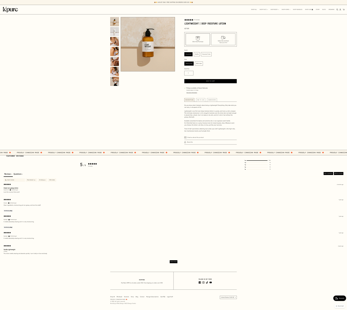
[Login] (340, 10)
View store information (191, 92)
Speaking (332, 9)
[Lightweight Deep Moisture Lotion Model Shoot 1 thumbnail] (114, 51)
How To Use (200, 100)
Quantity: (186, 69)
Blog (324, 9)
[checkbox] (52, 180)
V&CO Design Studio (130, 303)
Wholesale (119, 297)
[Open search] (337, 9)
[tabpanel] (173, 221)
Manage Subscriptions (152, 297)
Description (189, 100)
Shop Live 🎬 (309, 9)
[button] (258, 160)
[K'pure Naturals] (10, 9)
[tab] (18, 174)
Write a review (339, 173)
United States (227, 297)
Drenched (189, 123)
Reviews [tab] (8, 174)
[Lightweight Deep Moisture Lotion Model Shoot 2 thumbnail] (114, 71)
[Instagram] (203, 282)
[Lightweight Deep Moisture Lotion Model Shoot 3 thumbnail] (114, 61)
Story (318, 9)
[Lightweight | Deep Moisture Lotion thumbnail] (114, 31)
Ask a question (328, 173)
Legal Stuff (170, 297)
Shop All (254, 9)
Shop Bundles (297, 9)
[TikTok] (207, 282)
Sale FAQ (162, 297)
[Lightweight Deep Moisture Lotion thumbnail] (114, 21)
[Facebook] (200, 282)
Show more (173, 262)
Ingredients (212, 100)
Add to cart (210, 81)
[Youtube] (211, 282)
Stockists (126, 297)
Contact (142, 297)
